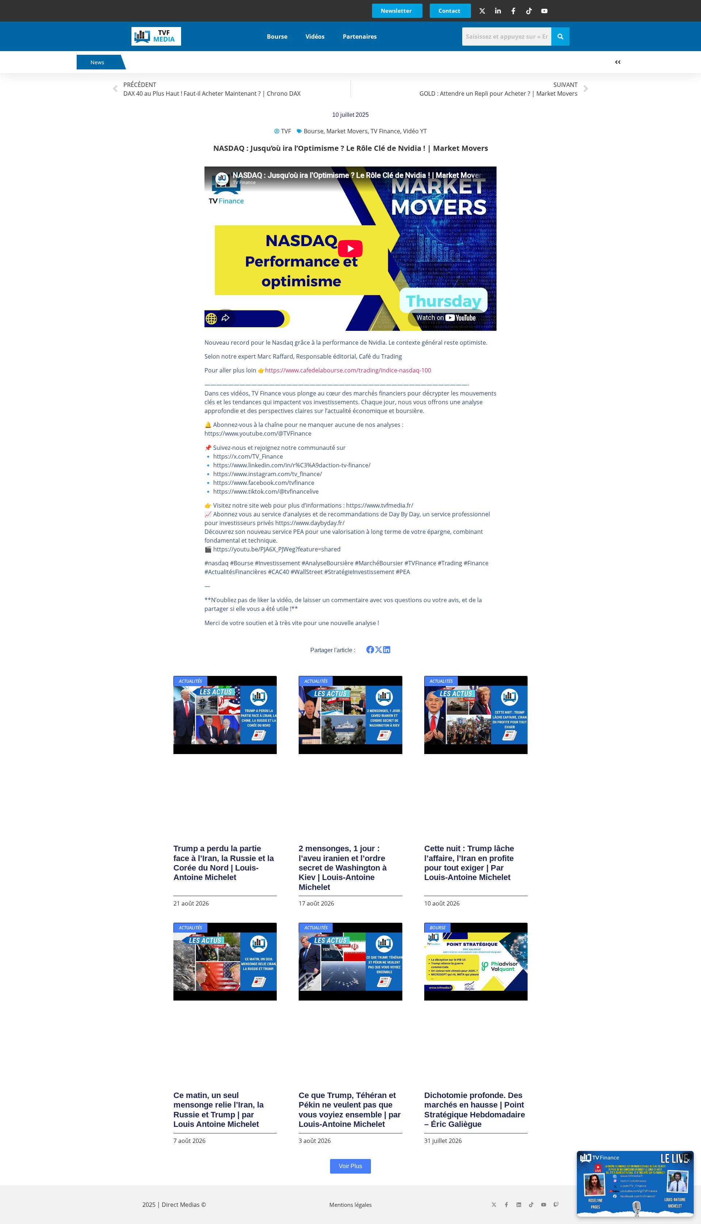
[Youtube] (543, 1204)
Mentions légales (350, 1204)
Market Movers (347, 131)
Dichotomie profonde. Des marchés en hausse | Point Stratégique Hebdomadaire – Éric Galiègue (474, 1110)
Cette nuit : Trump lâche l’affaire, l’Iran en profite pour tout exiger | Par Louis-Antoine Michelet (469, 863)
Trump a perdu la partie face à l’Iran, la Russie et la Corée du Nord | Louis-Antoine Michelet (223, 863)
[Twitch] (556, 1204)
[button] (370, 650)
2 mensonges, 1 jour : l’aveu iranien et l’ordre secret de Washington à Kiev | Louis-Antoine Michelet (343, 868)
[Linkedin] (518, 1204)
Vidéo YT (415, 131)
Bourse (277, 36)
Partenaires (360, 36)
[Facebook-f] (506, 1204)
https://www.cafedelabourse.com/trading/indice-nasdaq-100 (348, 370)
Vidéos (315, 36)
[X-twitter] (494, 1204)
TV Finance (385, 131)
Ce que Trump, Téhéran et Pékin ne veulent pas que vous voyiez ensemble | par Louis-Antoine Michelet (350, 1110)
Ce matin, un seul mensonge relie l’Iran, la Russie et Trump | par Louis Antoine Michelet (218, 1110)
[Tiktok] (531, 1204)
